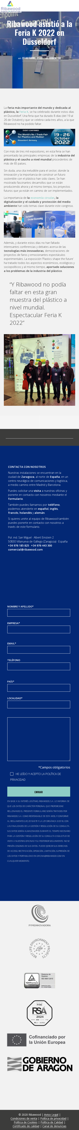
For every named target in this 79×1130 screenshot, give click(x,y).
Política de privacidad (53, 1118)
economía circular (42, 198)
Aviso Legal (51, 1114)
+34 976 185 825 (18, 545)
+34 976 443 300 (41, 545)
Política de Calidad (51, 1122)
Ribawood (55, 58)
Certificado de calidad (26, 1126)
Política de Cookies (25, 1122)
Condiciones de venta (24, 1118)
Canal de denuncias (54, 1126)
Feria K (23, 112)
